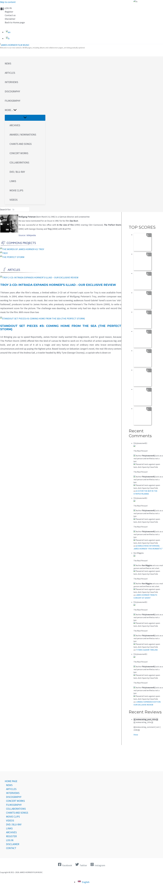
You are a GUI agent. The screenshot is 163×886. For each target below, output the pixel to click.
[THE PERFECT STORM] (12, 257)
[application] (15, 110)
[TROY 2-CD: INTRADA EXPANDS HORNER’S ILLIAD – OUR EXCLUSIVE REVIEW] (39, 277)
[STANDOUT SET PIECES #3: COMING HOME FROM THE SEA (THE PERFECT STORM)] (42, 318)
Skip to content (8, 1)
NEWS (9, 785)
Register (9, 11)
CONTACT (11, 848)
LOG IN (8, 8)
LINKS (9, 828)
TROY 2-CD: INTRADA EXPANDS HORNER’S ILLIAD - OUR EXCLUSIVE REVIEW (58, 285)
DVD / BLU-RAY (13, 824)
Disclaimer (10, 18)
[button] (25, 110)
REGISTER (11, 836)
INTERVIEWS (12, 793)
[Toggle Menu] (25, 117)
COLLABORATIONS (16, 808)
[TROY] (4, 253)
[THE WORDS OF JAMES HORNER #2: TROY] (22, 249)
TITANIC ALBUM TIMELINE (147, 650)
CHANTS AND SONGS (17, 812)
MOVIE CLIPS (13, 816)
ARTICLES (11, 789)
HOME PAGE (11, 781)
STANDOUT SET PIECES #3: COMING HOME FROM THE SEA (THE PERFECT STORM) (60, 327)
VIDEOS (10, 820)
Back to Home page (15, 22)
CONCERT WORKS (15, 800)
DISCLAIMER (12, 844)
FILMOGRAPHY (14, 804)
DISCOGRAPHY (13, 797)
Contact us (10, 15)
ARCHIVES (11, 832)
